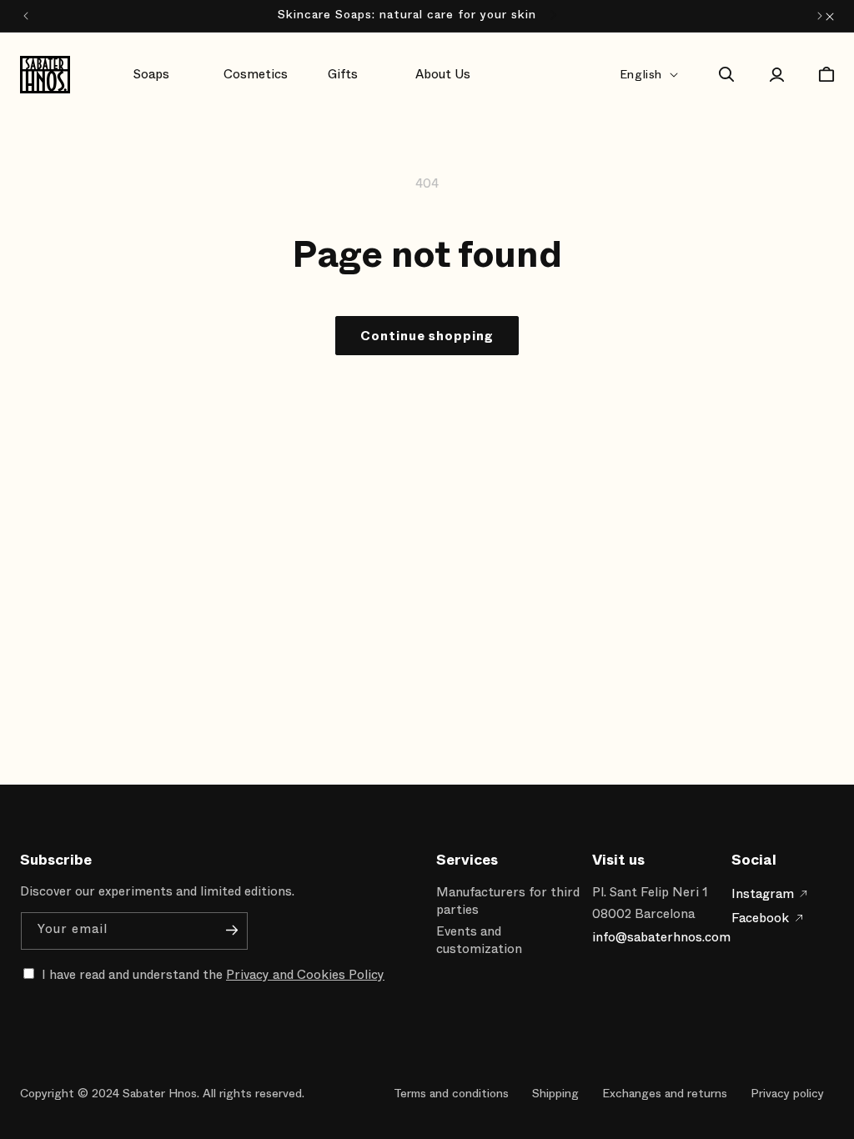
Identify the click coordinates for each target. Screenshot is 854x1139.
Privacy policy (787, 1093)
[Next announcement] (819, 16)
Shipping (555, 1093)
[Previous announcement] (26, 16)
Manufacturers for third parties (508, 901)
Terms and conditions (451, 1093)
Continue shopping (427, 336)
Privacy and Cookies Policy (305, 975)
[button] (165, 75)
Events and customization (479, 940)
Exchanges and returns (664, 1093)
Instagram (762, 894)
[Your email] (232, 929)
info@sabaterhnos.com (661, 937)
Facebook (760, 918)
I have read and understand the (213, 975)
